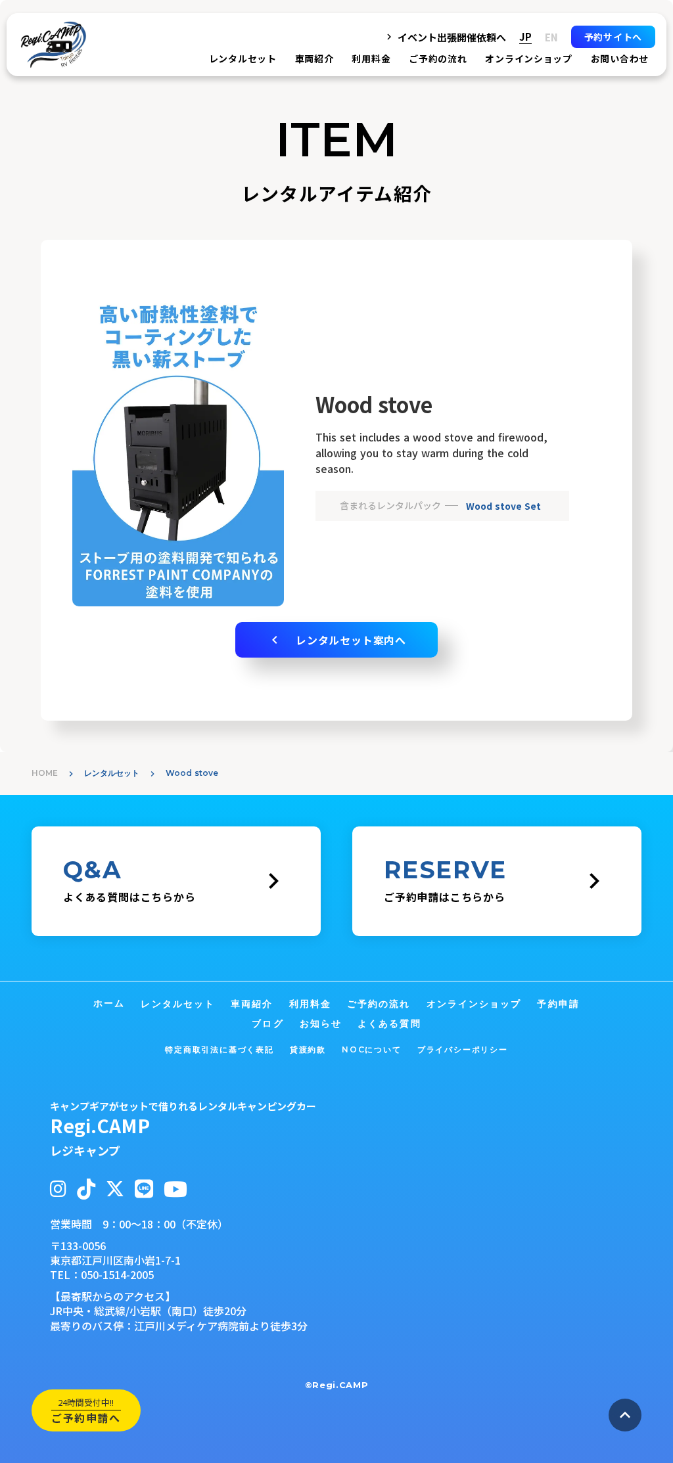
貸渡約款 (308, 1049)
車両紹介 (314, 58)
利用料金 (371, 58)
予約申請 (558, 1004)
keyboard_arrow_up (625, 1415)
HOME (45, 773)
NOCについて (372, 1049)
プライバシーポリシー (462, 1049)
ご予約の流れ (438, 58)
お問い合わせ (620, 58)
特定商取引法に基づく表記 (219, 1049)
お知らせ (321, 1023)
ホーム (109, 1003)
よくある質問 (389, 1023)
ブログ (267, 1023)
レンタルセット (111, 773)
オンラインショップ (528, 58)
